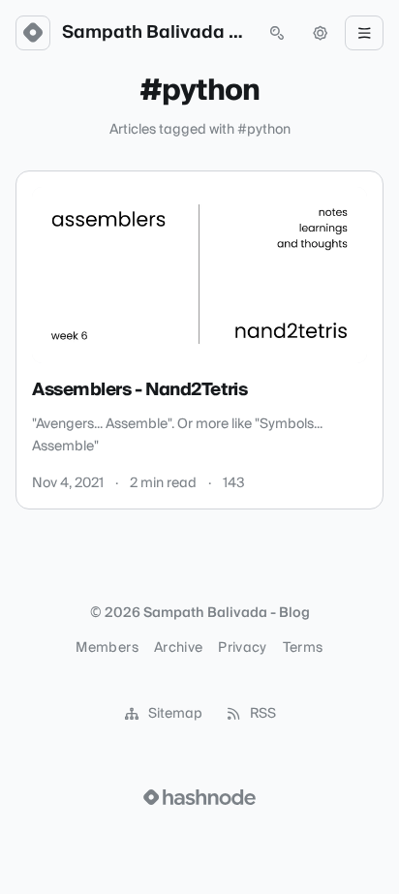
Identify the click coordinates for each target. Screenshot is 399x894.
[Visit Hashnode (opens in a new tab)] (199, 797)
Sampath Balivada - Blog (155, 32)
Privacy (242, 648)
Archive (178, 648)
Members (107, 648)
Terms (303, 648)
